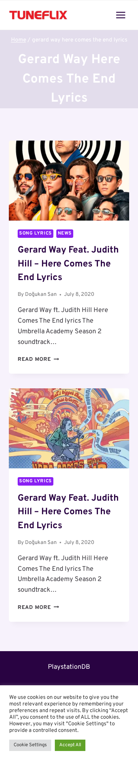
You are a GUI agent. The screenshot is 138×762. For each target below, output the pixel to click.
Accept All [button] (70, 745)
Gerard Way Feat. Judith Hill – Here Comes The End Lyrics (68, 264)
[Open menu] (120, 14)
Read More (38, 359)
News (65, 233)
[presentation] (69, 181)
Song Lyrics (35, 233)
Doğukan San (41, 294)
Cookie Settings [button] (30, 745)
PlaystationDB (69, 667)
